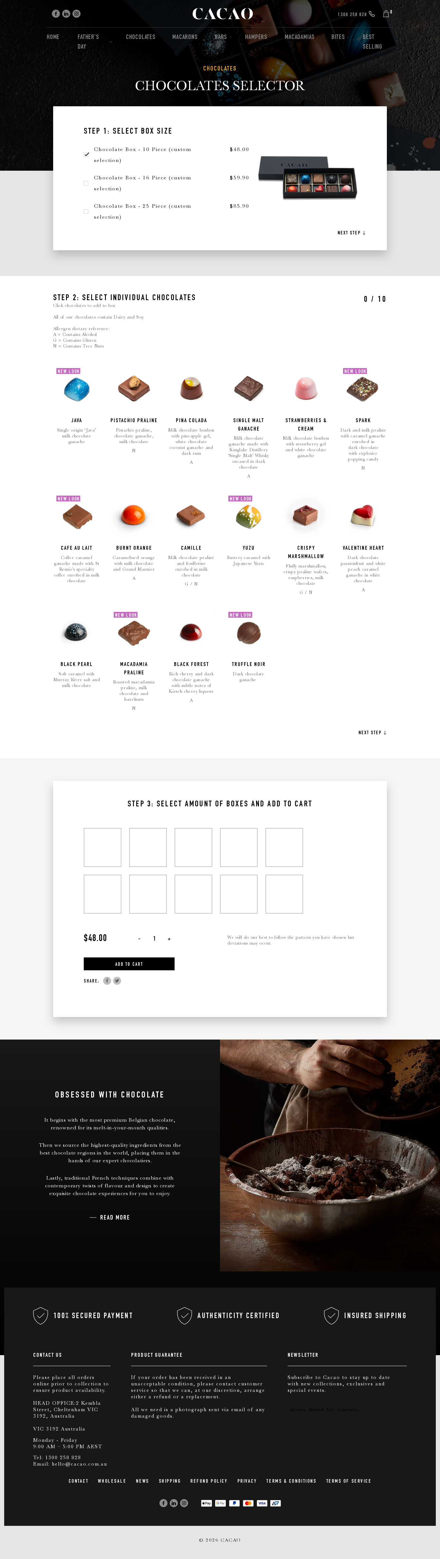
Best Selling (372, 42)
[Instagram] (76, 14)
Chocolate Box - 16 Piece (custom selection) (143, 183)
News (142, 1481)
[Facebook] (56, 14)
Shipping (170, 1481)
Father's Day (88, 42)
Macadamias (300, 37)
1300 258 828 (63, 1457)
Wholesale (112, 1481)
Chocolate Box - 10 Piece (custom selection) (143, 154)
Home (53, 37)
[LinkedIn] (66, 14)
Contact (79, 1481)
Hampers (256, 37)
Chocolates (141, 37)
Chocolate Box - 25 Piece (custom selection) (143, 211)
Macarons (184, 37)
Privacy (247, 1481)
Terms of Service (349, 1481)
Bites (338, 37)
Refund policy (208, 1481)
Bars (221, 37)
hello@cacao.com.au (79, 1464)
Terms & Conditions (291, 1481)
